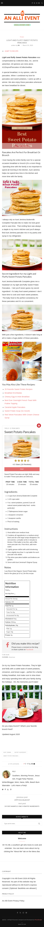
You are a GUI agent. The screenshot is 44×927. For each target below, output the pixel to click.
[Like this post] (25, 764)
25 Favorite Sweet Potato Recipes (18, 389)
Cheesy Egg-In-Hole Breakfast (17, 397)
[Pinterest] (39, 3)
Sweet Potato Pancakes (10, 755)
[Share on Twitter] (30, 764)
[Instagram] (36, 3)
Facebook (29, 649)
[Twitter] (34, 3)
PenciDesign (38, 919)
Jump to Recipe (11, 51)
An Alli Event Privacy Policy (13, 901)
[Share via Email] (34, 764)
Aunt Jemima (7, 752)
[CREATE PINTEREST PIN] (39, 426)
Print (22, 469)
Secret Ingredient (20, 752)
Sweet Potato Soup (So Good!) (17, 411)
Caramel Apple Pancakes (15, 407)
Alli (19, 45)
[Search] (42, 3)
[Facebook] (32, 3)
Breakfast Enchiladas (13, 393)
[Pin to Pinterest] (32, 764)
